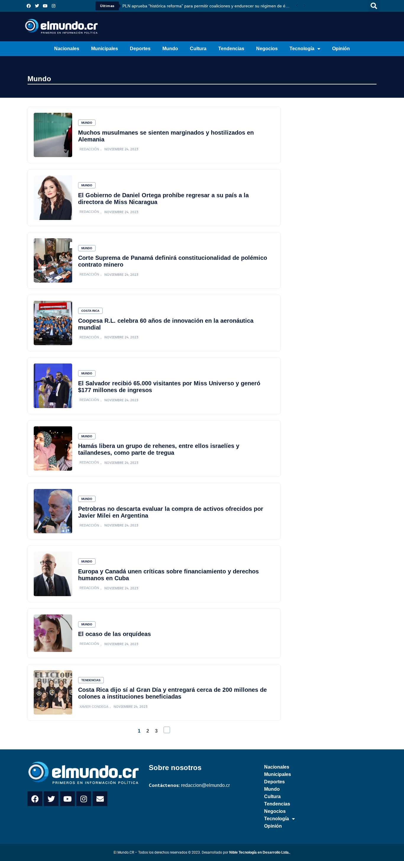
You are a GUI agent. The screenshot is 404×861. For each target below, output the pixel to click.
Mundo (170, 48)
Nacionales (66, 48)
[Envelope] (100, 798)
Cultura (198, 48)
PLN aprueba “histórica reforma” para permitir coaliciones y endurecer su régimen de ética (207, 6)
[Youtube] (45, 6)
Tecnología (302, 48)
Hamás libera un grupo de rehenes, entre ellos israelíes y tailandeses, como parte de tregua (158, 449)
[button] (374, 6)
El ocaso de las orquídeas (114, 634)
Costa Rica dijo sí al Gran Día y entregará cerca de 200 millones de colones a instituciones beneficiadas (172, 693)
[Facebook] (29, 6)
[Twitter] (37, 6)
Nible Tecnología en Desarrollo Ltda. (259, 852)
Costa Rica (90, 310)
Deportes (140, 48)
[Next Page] (167, 730)
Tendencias (231, 48)
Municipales (104, 48)
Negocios (267, 48)
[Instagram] (53, 6)
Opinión (341, 48)
